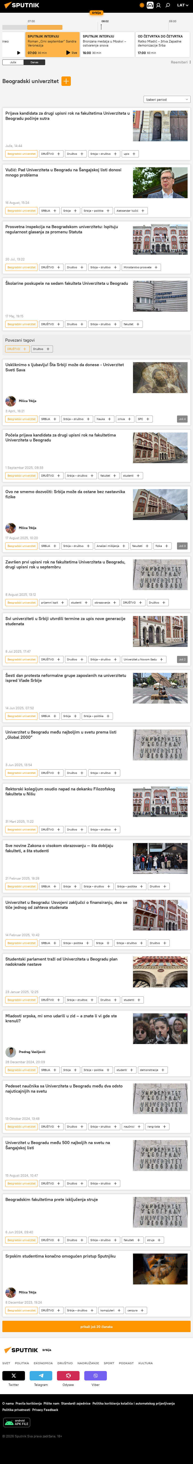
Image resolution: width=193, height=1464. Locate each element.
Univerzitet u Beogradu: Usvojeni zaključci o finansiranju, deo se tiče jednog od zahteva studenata (66, 905)
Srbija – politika (93, 210)
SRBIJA (45, 210)
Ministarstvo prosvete (137, 267)
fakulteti (137, 546)
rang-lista (154, 1126)
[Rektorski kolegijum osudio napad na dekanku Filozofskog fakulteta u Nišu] (160, 801)
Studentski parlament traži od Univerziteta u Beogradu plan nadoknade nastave (61, 961)
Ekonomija (43, 1363)
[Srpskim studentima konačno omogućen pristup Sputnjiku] (160, 1269)
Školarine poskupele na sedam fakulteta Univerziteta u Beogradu (66, 283)
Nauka (101, 419)
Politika (22, 1363)
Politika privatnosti (16, 1410)
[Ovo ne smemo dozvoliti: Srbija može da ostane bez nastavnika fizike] (160, 504)
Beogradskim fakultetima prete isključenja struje (51, 1199)
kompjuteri (107, 1310)
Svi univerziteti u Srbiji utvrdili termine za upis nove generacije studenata (65, 621)
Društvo (72, 153)
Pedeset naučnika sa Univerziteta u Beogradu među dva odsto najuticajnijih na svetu (64, 1088)
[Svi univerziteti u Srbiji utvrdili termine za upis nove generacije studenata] (160, 631)
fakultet (128, 324)
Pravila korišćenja (29, 1403)
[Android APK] (17, 1423)
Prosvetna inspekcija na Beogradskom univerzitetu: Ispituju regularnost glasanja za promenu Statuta (61, 229)
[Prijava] (158, 5)
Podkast (126, 1363)
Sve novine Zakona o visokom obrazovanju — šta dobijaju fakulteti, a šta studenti (59, 848)
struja (150, 1240)
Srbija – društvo (100, 153)
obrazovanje (102, 602)
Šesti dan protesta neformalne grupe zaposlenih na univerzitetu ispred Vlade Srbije (65, 678)
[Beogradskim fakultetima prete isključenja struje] (160, 1212)
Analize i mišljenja (108, 546)
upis (126, 153)
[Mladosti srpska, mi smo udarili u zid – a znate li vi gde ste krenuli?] (160, 1028)
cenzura (132, 1310)
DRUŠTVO (47, 153)
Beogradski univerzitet (30, 80)
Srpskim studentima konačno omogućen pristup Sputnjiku (60, 1256)
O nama (8, 1403)
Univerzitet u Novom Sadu (140, 659)
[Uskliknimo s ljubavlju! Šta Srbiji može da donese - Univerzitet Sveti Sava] (160, 377)
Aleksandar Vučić (127, 210)
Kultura (145, 1363)
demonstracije (149, 1070)
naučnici (129, 1126)
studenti (128, 475)
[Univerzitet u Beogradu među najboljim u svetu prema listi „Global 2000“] (160, 745)
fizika (159, 546)
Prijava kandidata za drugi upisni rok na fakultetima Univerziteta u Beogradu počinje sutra (67, 116)
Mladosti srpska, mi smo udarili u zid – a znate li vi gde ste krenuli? (61, 1018)
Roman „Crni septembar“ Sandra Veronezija (52, 43)
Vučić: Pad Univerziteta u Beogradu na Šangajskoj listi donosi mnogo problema (63, 172)
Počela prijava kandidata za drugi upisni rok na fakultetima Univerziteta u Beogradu (60, 437)
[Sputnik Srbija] (23, 9)
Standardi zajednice (76, 1403)
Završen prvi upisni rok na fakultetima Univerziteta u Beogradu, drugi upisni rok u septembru (65, 564)
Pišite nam (51, 1403)
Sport (109, 1363)
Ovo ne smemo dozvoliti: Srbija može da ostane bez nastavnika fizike (65, 494)
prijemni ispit (49, 602)
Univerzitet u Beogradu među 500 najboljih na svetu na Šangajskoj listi (57, 1145)
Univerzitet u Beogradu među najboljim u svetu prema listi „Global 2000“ (61, 735)
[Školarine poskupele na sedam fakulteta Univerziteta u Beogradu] (160, 296)
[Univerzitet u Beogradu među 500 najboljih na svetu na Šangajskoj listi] (160, 1155)
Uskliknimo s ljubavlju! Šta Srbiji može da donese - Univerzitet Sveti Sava (64, 367)
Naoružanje (88, 1363)
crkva (121, 419)
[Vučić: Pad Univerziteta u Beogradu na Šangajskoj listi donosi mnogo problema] (160, 182)
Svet (6, 1363)
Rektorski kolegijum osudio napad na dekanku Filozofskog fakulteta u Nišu (60, 791)
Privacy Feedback (45, 1410)
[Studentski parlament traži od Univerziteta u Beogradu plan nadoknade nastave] (160, 971)
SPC (140, 419)
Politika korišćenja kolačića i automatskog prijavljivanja (133, 1403)
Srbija (67, 210)
